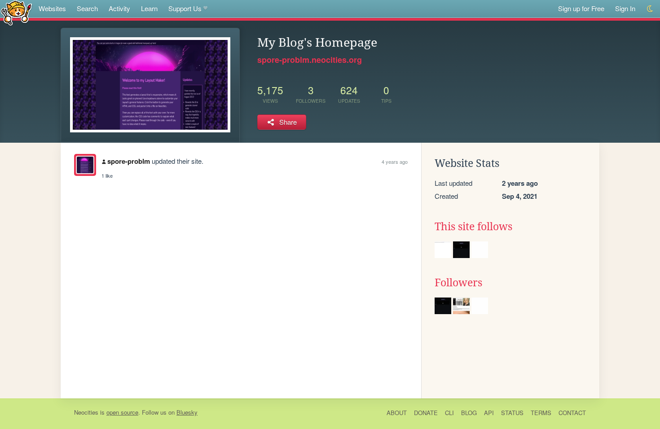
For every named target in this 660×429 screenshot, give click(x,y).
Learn (149, 8)
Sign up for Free (581, 8)
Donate (426, 412)
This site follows (473, 226)
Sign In (625, 8)
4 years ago (395, 161)
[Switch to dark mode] (650, 9)
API (489, 412)
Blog (469, 412)
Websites (52, 8)
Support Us (185, 8)
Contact (572, 412)
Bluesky (187, 412)
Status (512, 412)
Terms (541, 412)
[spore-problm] (85, 165)
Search (87, 8)
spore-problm (128, 161)
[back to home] (16, 12)
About (397, 412)
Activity (119, 8)
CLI (449, 412)
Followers (458, 283)
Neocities (86, 412)
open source (122, 412)
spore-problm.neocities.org (309, 60)
